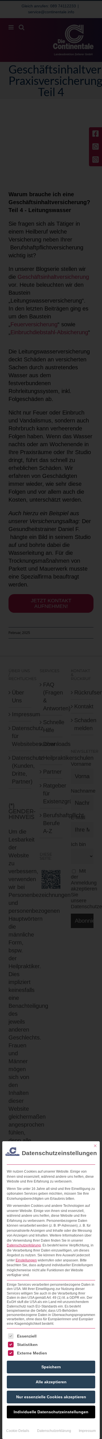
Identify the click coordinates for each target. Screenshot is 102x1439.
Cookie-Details (17, 1431)
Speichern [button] (51, 1367)
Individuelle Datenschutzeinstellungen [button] (51, 1412)
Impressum (87, 1431)
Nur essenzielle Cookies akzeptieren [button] (51, 1397)
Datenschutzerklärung (24, 1245)
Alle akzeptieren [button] (51, 1382)
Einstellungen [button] (26, 1260)
